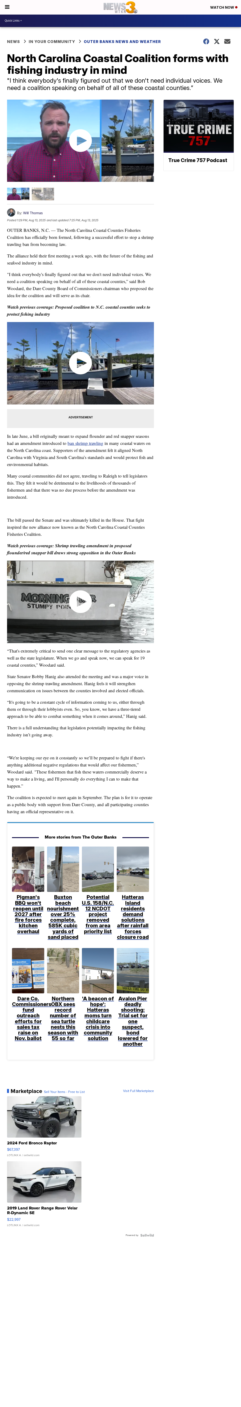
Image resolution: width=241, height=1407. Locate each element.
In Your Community (52, 41)
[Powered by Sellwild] (147, 1235)
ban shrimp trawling (85, 443)
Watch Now (222, 7)
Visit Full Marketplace (138, 1091)
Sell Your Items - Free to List (64, 1092)
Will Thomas (33, 213)
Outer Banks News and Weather (122, 41)
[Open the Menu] (7, 7)
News (13, 41)
